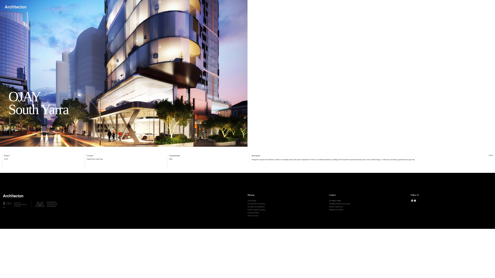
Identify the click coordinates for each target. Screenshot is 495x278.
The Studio (252, 201)
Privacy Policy (253, 213)
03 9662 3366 (335, 201)
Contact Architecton (256, 207)
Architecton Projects (256, 204)
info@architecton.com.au (339, 204)
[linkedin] (412, 201)
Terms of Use (253, 216)
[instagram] (415, 201)
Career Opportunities (256, 210)
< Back (490, 155)
